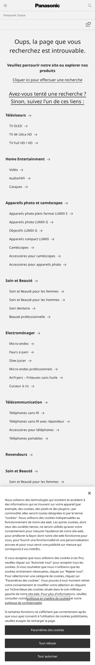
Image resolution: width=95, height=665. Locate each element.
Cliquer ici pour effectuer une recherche (47, 79)
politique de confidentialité (23, 603)
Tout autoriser (47, 656)
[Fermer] (89, 493)
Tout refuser (47, 643)
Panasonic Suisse (14, 15)
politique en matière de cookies (48, 598)
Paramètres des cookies (47, 630)
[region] (47, 576)
